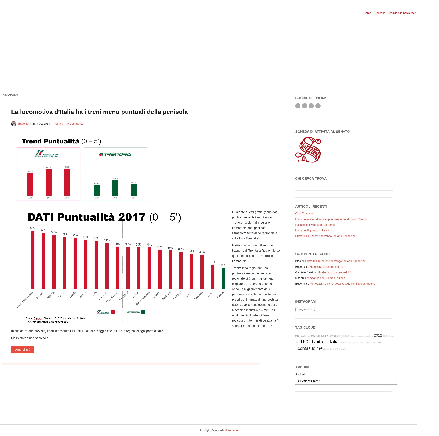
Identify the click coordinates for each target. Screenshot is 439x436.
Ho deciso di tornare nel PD (326, 266)
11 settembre (341, 349)
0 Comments (75, 123)
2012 (378, 335)
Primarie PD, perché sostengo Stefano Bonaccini (325, 236)
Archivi (300, 374)
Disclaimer (232, 430)
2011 (379, 342)
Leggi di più (22, 349)
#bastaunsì (301, 335)
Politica (58, 123)
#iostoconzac (345, 343)
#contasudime (309, 348)
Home (367, 12)
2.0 (309, 336)
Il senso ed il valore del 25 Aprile (315, 224)
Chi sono (380, 12)
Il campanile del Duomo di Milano (325, 278)
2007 (297, 343)
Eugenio (23, 123)
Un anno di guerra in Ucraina (312, 230)
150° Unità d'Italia (319, 341)
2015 (333, 349)
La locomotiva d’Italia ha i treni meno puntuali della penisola (99, 111)
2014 (385, 336)
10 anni (391, 336)
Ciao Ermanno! (304, 213)
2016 (347, 336)
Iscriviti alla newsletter (402, 12)
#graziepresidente (365, 336)
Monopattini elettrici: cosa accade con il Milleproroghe (342, 283)
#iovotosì (327, 349)
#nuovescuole (318, 335)
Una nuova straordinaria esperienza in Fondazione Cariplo (331, 219)
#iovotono (353, 336)
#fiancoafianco (370, 343)
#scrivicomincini (335, 335)
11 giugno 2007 (357, 343)
